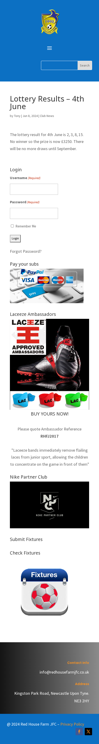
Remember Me (25, 226)
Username (25, 177)
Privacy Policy (72, 724)
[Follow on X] (88, 731)
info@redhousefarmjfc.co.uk (64, 672)
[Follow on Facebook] (79, 731)
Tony (17, 116)
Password (25, 202)
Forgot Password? (25, 251)
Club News (47, 116)
